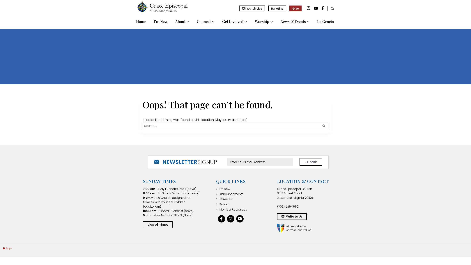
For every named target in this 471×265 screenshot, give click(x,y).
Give (295, 8)
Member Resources (233, 209)
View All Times (157, 224)
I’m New (161, 21)
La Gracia (325, 21)
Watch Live (254, 8)
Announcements (231, 194)
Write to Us (294, 216)
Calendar (226, 199)
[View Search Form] (332, 8)
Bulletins (277, 8)
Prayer (224, 204)
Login (9, 248)
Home (141, 21)
